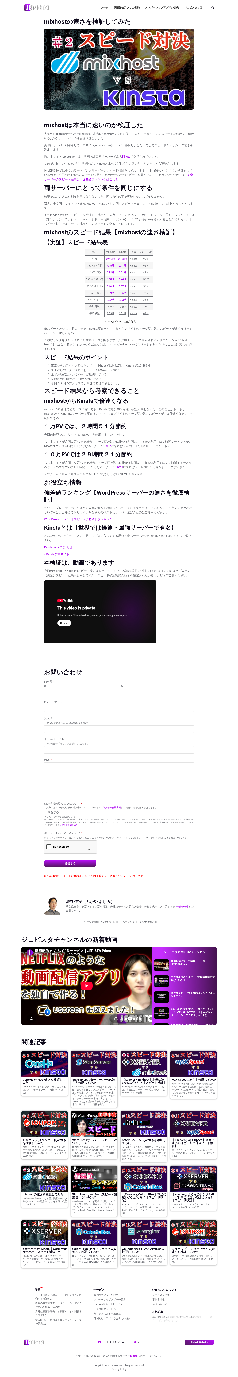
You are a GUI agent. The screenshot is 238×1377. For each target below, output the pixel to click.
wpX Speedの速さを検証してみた (194, 1079)
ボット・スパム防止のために (63, 833)
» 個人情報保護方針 (68, 825)
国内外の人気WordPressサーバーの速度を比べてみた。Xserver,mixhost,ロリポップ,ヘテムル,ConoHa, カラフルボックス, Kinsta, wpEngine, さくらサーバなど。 (94, 1151)
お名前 (49, 681)
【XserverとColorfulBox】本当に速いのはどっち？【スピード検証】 (144, 1197)
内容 (48, 760)
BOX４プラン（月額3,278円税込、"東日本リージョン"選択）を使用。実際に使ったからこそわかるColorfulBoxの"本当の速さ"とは (94, 1260)
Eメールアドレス (55, 702)
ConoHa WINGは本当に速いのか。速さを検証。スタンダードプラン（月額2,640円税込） (44, 1089)
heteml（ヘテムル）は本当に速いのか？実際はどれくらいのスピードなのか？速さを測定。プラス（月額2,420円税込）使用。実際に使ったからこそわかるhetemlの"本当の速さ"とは (144, 1153)
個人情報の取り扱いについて (63, 803)
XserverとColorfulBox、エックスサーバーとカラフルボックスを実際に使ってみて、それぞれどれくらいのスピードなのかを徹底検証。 (144, 1209)
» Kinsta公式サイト (56, 554)
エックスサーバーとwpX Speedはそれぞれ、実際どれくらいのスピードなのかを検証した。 (193, 1153)
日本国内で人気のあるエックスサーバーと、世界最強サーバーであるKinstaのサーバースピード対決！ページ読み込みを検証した (44, 1260)
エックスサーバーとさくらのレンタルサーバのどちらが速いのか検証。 (193, 1206)
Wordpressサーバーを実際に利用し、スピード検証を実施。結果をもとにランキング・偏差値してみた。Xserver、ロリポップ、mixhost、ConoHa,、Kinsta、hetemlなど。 (93, 1207)
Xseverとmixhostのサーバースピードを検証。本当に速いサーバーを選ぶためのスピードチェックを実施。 (143, 1089)
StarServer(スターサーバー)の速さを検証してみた (93, 1081)
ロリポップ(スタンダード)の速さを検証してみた (44, 1141)
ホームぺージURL (56, 739)
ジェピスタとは (193, 7)
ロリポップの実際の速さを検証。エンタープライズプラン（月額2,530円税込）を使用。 (193, 1259)
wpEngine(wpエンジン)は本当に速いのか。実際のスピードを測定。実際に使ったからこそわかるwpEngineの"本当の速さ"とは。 (144, 1259)
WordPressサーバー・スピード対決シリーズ (94, 1141)
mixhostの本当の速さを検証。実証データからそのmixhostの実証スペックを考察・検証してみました (45, 1201)
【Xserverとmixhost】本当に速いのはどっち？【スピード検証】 (144, 1081)
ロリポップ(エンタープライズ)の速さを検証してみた (193, 1250)
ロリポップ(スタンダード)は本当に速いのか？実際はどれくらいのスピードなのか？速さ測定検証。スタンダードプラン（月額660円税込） (44, 1151)
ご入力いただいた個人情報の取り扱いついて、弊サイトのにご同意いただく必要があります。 (100, 807)
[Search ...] (213, 7)
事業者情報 (182, 906)
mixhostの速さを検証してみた (43, 1194)
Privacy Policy (119, 1369)
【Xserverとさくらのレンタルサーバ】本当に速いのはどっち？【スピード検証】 (193, 1197)
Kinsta (126, 156)
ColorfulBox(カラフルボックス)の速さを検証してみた (94, 1250)
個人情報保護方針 (112, 807)
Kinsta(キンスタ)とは (58, 547)
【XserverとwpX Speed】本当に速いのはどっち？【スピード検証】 (193, 1143)
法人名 (49, 718)
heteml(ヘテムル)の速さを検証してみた (144, 1141)
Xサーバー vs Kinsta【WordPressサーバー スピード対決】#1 (45, 1250)
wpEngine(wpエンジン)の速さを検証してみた (143, 1250)
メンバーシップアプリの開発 (162, 7)
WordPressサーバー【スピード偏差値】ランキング (78, 519)
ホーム (104, 7)
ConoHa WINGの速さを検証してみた (44, 1081)
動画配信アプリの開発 (127, 7)
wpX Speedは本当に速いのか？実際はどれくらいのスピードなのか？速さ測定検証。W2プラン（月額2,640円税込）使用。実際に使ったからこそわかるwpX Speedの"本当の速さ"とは (193, 1089)
